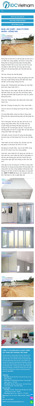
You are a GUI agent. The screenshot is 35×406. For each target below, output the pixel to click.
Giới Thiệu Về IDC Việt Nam (17, 20)
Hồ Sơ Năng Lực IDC (18, 24)
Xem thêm (10, 371)
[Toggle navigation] (2, 11)
